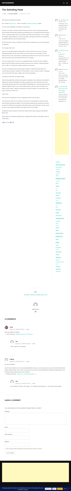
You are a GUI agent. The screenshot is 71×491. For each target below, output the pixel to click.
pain (57, 230)
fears (57, 183)
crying (58, 171)
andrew (58, 162)
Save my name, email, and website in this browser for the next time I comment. (24, 448)
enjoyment (60, 178)
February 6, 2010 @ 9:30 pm (17, 361)
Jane (11, 327)
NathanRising (8, 3)
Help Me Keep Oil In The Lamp (24, 334)
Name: (6, 427)
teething (57, 259)
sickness (59, 252)
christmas (58, 169)
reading (57, 249)
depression (58, 173)
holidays (58, 198)
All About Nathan (13, 13)
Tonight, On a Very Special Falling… (26, 374)
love (57, 213)
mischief (58, 221)
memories (59, 215)
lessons (58, 210)
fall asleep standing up (32, 23)
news (57, 227)
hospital (57, 200)
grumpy (58, 193)
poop (57, 245)
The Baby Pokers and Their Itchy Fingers (63, 88)
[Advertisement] (62, 134)
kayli (56, 205)
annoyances (60, 165)
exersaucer (58, 181)
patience (59, 236)
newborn (57, 225)
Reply (27, 329)
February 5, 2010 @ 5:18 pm (17, 329)
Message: (7, 411)
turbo (57, 264)
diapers (57, 175)
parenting (59, 233)
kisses (57, 207)
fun (56, 188)
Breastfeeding (59, 167)
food (57, 186)
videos (58, 266)
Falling (12, 359)
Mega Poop (13, 23)
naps (57, 223)
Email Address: (8, 434)
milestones (60, 218)
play (57, 242)
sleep (57, 254)
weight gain (58, 271)
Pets (57, 239)
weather (58, 269)
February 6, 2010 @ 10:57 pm (23, 383)
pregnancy (58, 247)
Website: (7, 441)
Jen (5, 13)
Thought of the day (60, 261)
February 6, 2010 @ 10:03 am (23, 343)
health (57, 195)
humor (59, 203)
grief (56, 190)
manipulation (27, 294)
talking (58, 257)
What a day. (65, 20)
